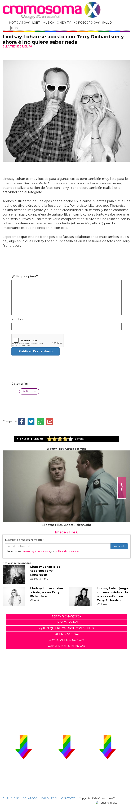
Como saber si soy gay (67, 640)
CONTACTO (68, 798)
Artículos (29, 391)
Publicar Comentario (35, 351)
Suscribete (119, 546)
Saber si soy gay (66, 634)
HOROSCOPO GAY (86, 22)
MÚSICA (48, 22)
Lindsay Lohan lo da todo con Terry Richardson (45, 570)
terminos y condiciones (36, 551)
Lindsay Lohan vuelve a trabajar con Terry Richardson (46, 592)
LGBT (36, 22)
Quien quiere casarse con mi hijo (66, 628)
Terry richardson (66, 616)
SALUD (107, 22)
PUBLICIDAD (11, 798)
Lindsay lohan (66, 622)
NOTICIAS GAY (19, 22)
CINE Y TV (64, 22)
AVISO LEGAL (49, 798)
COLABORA (30, 798)
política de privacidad (67, 551)
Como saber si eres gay (66, 645)
